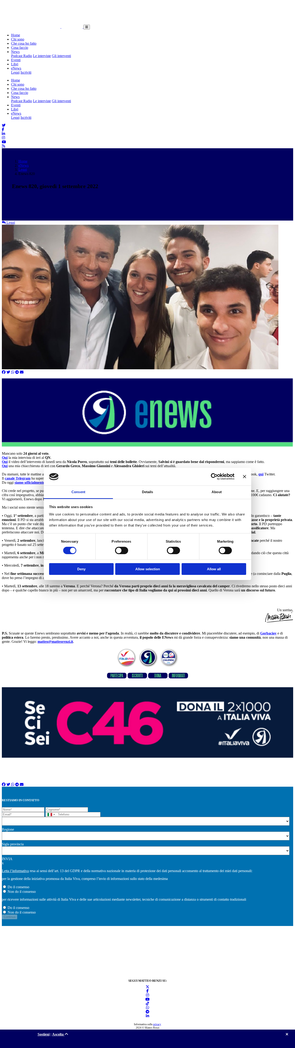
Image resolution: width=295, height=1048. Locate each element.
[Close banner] (244, 476)
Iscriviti (26, 72)
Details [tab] (147, 492)
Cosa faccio (19, 47)
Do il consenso (18, 887)
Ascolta (58, 1034)
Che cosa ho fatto (23, 43)
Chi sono (17, 39)
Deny (81, 569)
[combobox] (51, 814)
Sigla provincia (13, 844)
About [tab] (217, 492)
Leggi (15, 72)
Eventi (16, 60)
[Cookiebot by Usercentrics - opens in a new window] (214, 476)
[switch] (121, 550)
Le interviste (42, 56)
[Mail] (22, 372)
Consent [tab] (78, 492)
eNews (16, 68)
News (15, 52)
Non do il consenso (22, 892)
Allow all (214, 569)
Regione (8, 829)
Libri (14, 64)
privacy (157, 1024)
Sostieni (44, 1034)
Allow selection (147, 569)
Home (15, 35)
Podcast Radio (21, 56)
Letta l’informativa (15, 871)
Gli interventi (61, 56)
